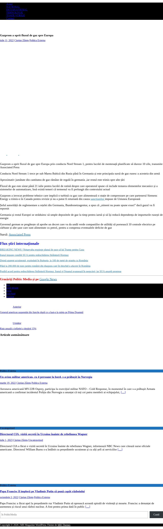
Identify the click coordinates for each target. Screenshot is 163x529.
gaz (8, 285)
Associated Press (20, 234)
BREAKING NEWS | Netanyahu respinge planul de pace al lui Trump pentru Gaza (42, 249)
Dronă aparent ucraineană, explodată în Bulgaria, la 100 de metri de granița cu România (44, 260)
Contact (10, 18)
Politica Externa (37, 40)
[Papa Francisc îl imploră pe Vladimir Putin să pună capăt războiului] (26, 482)
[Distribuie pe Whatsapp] (27, 154)
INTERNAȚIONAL (17, 9)
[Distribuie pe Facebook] (3, 154)
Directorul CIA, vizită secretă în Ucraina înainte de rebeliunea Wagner (43, 434)
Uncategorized (35, 440)
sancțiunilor (98, 199)
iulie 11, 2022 (7, 40)
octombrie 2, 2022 (9, 497)
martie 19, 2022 (8, 383)
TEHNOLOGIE (14, 12)
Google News (48, 279)
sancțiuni (10, 293)
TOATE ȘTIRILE (15, 15)
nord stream (12, 287)
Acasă (9, 4)
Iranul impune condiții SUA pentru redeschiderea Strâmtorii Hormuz (34, 255)
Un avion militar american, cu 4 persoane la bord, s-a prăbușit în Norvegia (46, 376)
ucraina (10, 296)
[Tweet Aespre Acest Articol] (15, 154)
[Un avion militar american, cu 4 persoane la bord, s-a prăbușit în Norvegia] (26, 368)
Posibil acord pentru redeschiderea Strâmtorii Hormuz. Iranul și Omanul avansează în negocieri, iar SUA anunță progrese (60, 271)
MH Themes (64, 525)
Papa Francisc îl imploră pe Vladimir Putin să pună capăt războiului (42, 491)
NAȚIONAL (13, 6)
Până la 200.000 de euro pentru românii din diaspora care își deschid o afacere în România (45, 266)
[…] (123, 392)
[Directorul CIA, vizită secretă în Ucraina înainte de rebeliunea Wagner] (26, 425)
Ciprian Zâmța (21, 40)
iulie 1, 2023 (6, 440)
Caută (156, 514)
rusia (8, 290)
